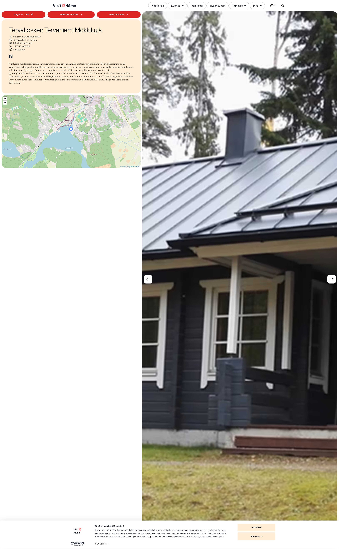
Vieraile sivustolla (69, 14)
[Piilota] (182, 6)
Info (255, 5)
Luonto (175, 5)
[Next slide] (331, 279)
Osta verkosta (116, 14)
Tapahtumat (217, 5)
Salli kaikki (256, 527)
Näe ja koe (158, 5)
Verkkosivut (19, 49)
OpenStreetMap (134, 167)
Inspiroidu (197, 5)
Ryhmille (237, 5)
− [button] (5, 102)
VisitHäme (64, 5)
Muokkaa (255, 536)
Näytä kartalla (21, 14)
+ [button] (5, 98)
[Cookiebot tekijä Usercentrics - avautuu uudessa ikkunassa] (77, 544)
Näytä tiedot (100, 544)
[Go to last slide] (148, 279)
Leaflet (123, 167)
